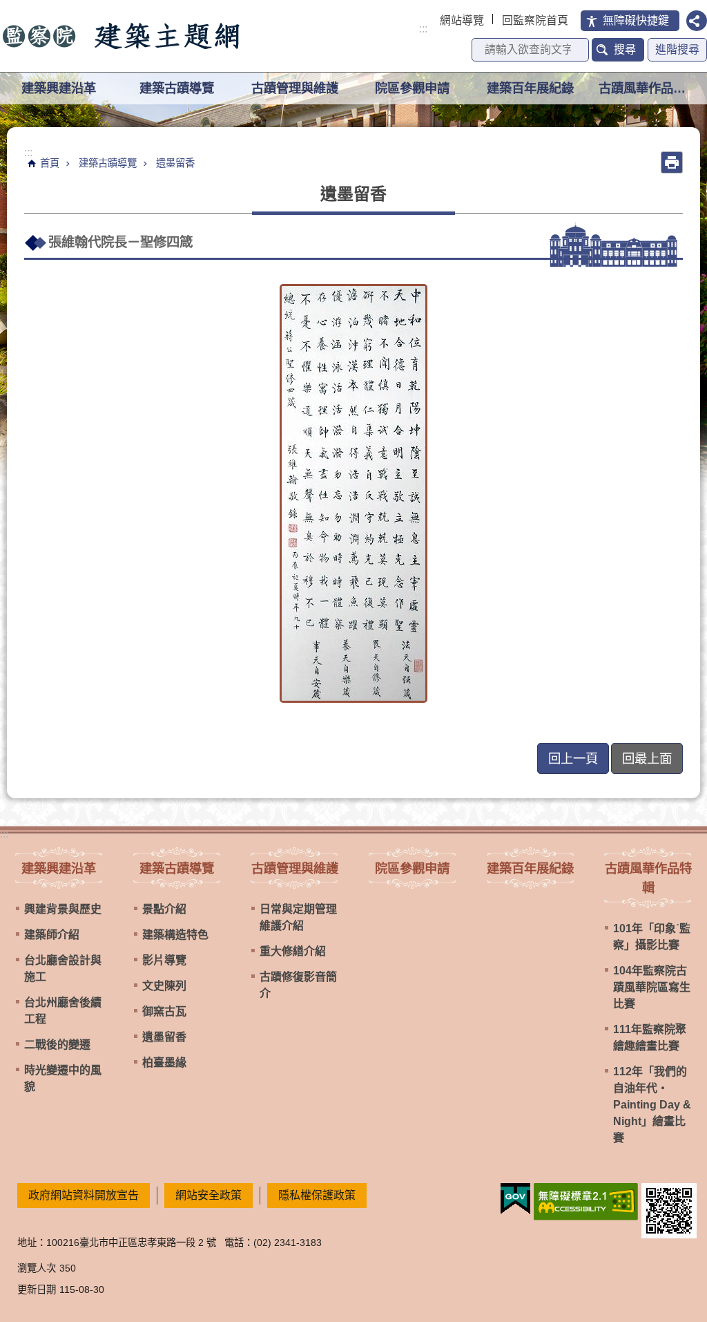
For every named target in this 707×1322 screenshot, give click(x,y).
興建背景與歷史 (62, 909)
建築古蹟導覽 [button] (176, 88)
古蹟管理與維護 (294, 868)
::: (423, 29)
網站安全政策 (208, 1195)
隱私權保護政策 (317, 1195)
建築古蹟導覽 (108, 163)
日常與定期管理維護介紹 (298, 917)
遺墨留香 (175, 163)
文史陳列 (164, 986)
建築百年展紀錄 (530, 88)
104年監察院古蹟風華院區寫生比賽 (651, 987)
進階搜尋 (677, 49)
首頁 (49, 163)
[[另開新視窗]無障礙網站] (586, 1201)
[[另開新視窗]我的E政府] (515, 1199)
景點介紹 (164, 909)
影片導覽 (164, 960)
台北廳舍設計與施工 (62, 968)
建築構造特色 (175, 935)
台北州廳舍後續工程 (62, 1011)
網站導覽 (462, 20)
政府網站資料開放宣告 (83, 1195)
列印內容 (672, 162)
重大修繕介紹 (293, 951)
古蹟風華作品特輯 (648, 878)
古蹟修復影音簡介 (298, 985)
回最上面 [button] (647, 758)
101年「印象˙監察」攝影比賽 (651, 937)
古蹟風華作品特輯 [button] (648, 88)
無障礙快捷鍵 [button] (636, 20)
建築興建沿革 (58, 868)
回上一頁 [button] (573, 758)
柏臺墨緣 (164, 1062)
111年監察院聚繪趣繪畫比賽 (649, 1037)
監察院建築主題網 (122, 36)
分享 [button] (696, 20)
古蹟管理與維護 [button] (294, 88)
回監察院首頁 (535, 20)
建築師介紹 (51, 935)
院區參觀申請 (412, 88)
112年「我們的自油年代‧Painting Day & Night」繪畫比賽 (652, 1105)
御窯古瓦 (164, 1011)
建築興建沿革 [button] (58, 88)
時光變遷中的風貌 (62, 1078)
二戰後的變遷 (57, 1044)
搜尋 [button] (625, 49)
